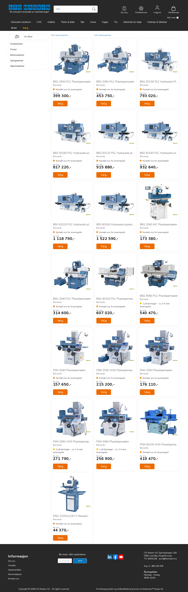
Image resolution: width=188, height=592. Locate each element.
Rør (82, 22)
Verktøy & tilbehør (157, 22)
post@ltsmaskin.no (168, 558)
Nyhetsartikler (14, 569)
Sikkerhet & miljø (132, 22)
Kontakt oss (13, 578)
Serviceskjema (14, 574)
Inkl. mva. (171, 17)
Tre (116, 22)
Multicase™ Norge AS (153, 589)
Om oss (11, 561)
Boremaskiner (17, 55)
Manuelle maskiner (21, 22)
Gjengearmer (16, 60)
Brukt (14, 28)
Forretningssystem (105, 589)
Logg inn (157, 8)
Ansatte (12, 565)
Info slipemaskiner (59, 35)
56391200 (152, 558)
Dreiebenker (16, 43)
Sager (105, 22)
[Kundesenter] (141, 8)
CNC (39, 22)
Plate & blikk (68, 22)
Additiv (51, 22)
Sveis (93, 22)
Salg (25, 28)
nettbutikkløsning (125, 589)
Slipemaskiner (17, 66)
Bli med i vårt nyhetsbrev (72, 554)
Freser (13, 49)
